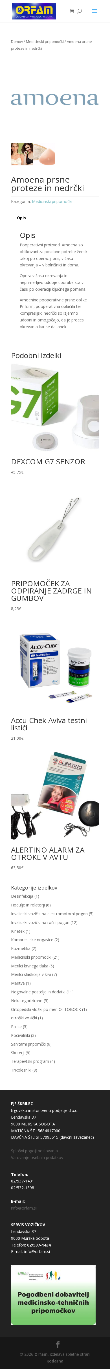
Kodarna (55, 1361)
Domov (17, 41)
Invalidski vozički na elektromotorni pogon (49, 913)
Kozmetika (20, 948)
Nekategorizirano (27, 1000)
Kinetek (18, 931)
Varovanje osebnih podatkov (37, 1157)
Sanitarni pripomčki (28, 1044)
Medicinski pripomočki (45, 41)
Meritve (18, 983)
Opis (21, 217)
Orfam (41, 1354)
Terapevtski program (30, 1061)
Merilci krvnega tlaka (29, 966)
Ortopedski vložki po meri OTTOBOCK (46, 1009)
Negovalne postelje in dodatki (38, 992)
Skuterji (18, 1052)
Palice (16, 1026)
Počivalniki (20, 1035)
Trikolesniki (21, 1070)
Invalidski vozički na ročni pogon (40, 922)
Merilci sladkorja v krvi (31, 974)
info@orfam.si (24, 1208)
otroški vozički (24, 1017)
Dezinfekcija (22, 896)
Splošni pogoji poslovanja (34, 1150)
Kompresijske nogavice (32, 939)
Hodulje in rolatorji (28, 905)
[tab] (55, 218)
